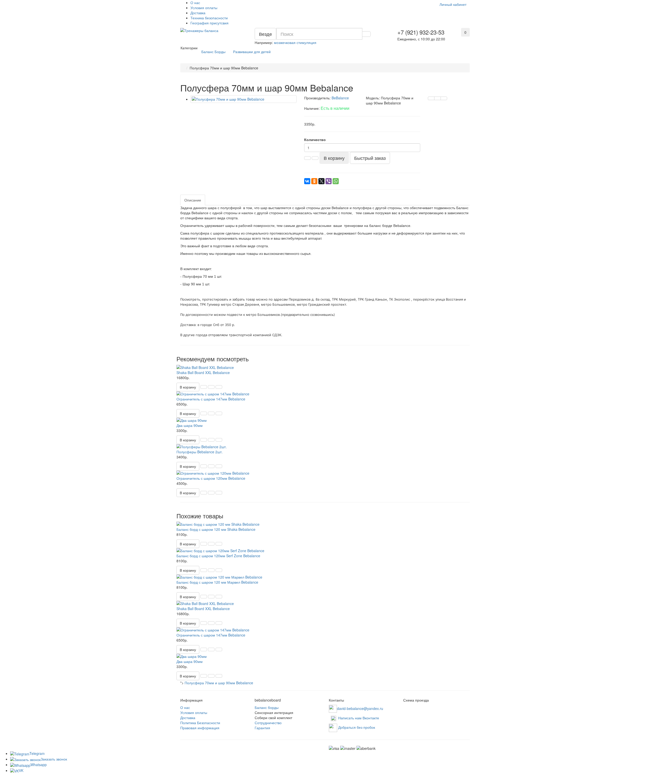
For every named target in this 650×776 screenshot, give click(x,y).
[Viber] (329, 181)
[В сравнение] (444, 98)
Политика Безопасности (200, 722)
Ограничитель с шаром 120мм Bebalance (210, 478)
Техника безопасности (209, 17)
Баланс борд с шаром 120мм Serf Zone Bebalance (218, 555)
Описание (192, 200)
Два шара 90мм (189, 425)
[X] (321, 181)
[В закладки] (437, 98)
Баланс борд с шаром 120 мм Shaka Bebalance (215, 529)
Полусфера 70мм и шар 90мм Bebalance (219, 682)
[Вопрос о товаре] (431, 98)
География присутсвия (209, 22)
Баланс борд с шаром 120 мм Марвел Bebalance (217, 582)
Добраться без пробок (356, 727)
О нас (195, 2)
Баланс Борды (213, 51)
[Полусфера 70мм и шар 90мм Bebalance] (243, 99)
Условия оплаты (203, 7)
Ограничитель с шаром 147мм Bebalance (210, 398)
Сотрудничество (268, 722)
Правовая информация (199, 727)
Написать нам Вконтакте (358, 717)
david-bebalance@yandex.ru (360, 708)
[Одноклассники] (314, 181)
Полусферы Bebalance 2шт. (199, 451)
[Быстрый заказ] (203, 387)
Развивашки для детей (252, 51)
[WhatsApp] (336, 181)
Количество (315, 139)
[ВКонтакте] (307, 181)
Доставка (197, 12)
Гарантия (262, 727)
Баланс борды (267, 707)
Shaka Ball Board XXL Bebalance (203, 372)
